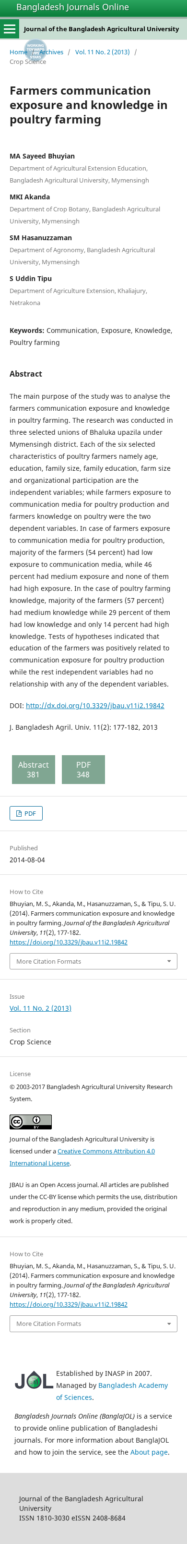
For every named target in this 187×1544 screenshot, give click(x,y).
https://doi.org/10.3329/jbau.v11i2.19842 (69, 942)
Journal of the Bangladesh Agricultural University (101, 29)
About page (149, 1452)
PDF (29, 813)
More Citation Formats (48, 961)
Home (18, 52)
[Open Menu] (9, 28)
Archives (51, 52)
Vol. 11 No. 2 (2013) (102, 52)
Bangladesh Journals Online (72, 6)
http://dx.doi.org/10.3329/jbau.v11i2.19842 (95, 705)
